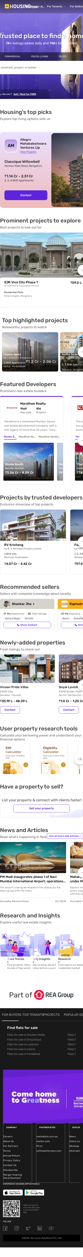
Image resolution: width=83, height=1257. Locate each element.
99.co (39, 1146)
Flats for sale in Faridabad (23, 1054)
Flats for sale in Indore (21, 1049)
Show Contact (28, 625)
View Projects (28, 151)
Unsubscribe (10, 1170)
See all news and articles (65, 836)
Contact (25, 195)
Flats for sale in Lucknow (23, 1044)
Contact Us (9, 1165)
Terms (6, 1150)
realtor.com (43, 1141)
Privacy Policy (11, 1160)
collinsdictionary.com (48, 1150)
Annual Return (11, 1155)
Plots (62, 56)
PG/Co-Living (39, 56)
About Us (8, 1141)
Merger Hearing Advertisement (12, 1176)
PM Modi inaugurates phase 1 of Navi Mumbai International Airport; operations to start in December (31, 879)
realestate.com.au (47, 1136)
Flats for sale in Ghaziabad (24, 1039)
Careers (7, 1136)
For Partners (10, 1146)
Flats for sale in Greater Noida (26, 1035)
